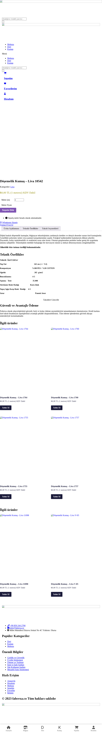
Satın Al (5, 407)
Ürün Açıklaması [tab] (11, 228)
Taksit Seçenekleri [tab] (50, 228)
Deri (9, 47)
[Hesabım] (5, 94)
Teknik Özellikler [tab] (30, 228)
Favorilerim (10, 88)
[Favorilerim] (5, 83)
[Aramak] (3, 21)
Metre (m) (5, 200)
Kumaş (10, 49)
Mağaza (10, 44)
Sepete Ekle (8, 210)
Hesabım (9, 99)
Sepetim (8, 78)
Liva (12, 187)
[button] (51, 54)
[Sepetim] (5, 73)
